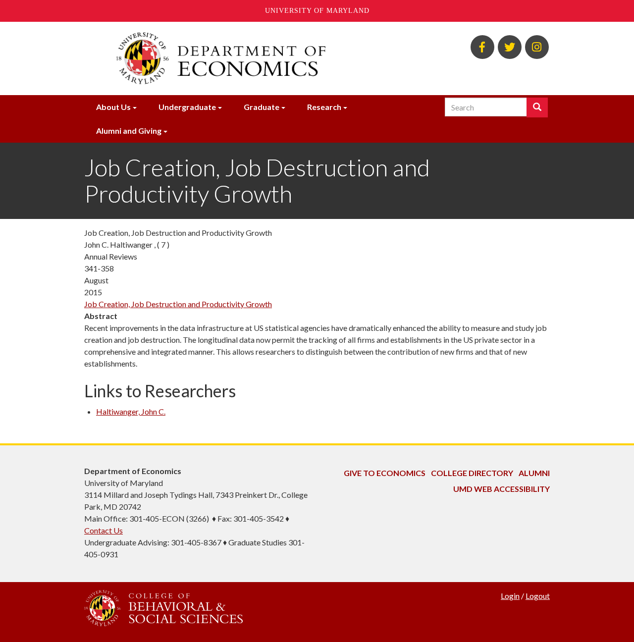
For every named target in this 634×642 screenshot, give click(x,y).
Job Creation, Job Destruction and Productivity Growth (178, 304)
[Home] (236, 58)
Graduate (261, 106)
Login (510, 595)
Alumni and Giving (128, 130)
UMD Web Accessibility (501, 488)
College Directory (472, 473)
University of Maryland (317, 10)
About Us (113, 106)
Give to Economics (384, 473)
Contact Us (103, 530)
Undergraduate (187, 106)
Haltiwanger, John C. (130, 411)
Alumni (534, 473)
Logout (538, 595)
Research (324, 106)
